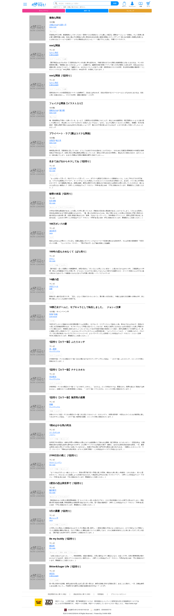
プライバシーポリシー (118, 594)
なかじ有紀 (53, 52)
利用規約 (101, 594)
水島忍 (52, 140)
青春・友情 (63, 552)
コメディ (58, 59)
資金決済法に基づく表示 (81, 594)
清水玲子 (52, 231)
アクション (72, 552)
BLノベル (53, 31)
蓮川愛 (62, 110)
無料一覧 (87, 11)
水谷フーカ (53, 286)
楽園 (50, 289)
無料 (64, 7)
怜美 (51, 314)
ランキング (130, 11)
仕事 (65, 59)
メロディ (52, 435)
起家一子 (62, 24)
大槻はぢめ (53, 24)
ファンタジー (69, 207)
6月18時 (52, 168)
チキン (52, 258)
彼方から (82, 7)
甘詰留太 (52, 376)
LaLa (51, 233)
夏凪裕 (52, 545)
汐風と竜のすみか (73, 7)
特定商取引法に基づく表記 (57, 594)
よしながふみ (54, 432)
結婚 (56, 580)
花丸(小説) (52, 27)
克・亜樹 (52, 349)
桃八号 (58, 140)
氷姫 (56, 314)
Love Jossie (53, 316)
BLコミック (53, 175)
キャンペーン (43, 11)
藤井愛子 (52, 490)
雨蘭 (51, 404)
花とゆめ (52, 171)
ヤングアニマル (54, 351)
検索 (115, 3)
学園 (57, 265)
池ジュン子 (53, 518)
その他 (52, 321)
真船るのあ (53, 110)
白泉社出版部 (53, 55)
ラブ (51, 59)
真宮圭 (52, 573)
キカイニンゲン (55, 462)
